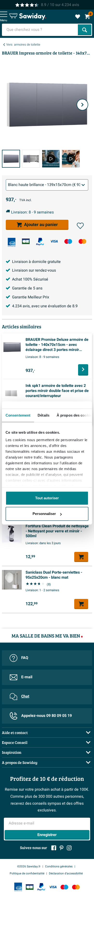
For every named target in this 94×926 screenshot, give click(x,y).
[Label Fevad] (11, 242)
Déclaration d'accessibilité (66, 873)
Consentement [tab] (18, 415)
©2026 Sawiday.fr (28, 866)
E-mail (26, 677)
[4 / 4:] (71, 159)
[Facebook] (54, 848)
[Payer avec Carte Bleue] (26, 241)
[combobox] (40, 29)
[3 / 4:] (51, 159)
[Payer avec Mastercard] (82, 241)
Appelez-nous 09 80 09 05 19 (46, 716)
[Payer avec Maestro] (68, 241)
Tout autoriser (47, 498)
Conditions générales (59, 866)
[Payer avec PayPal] (40, 242)
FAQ (24, 658)
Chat (25, 696)
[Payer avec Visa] (54, 241)
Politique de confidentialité (27, 873)
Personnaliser (44, 514)
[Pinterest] (61, 848)
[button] (80, 226)
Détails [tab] (43, 415)
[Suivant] (82, 104)
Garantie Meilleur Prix (30, 297)
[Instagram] (69, 848)
